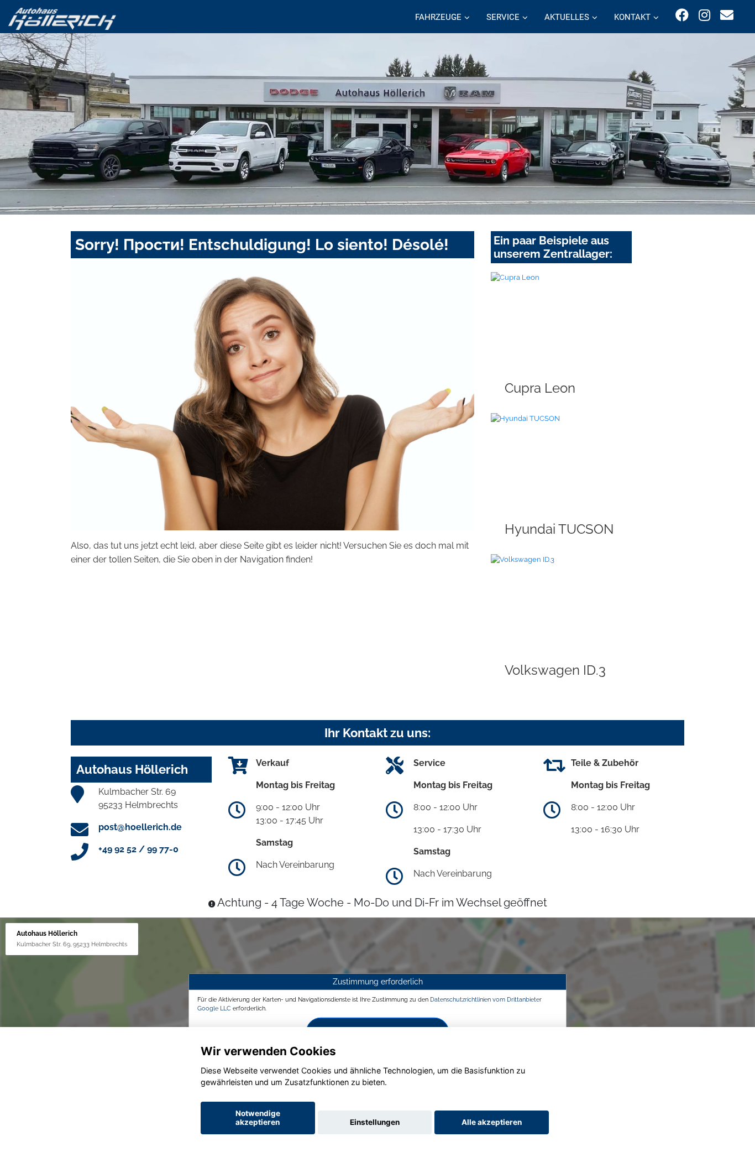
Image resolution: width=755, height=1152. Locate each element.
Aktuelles (566, 17)
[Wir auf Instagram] (704, 15)
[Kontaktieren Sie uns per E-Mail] (726, 15)
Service (503, 17)
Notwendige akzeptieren (257, 1118)
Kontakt (632, 17)
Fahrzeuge (438, 17)
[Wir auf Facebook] (682, 15)
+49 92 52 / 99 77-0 (138, 849)
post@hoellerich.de (140, 827)
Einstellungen (375, 1122)
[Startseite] (62, 18)
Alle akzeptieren (492, 1122)
